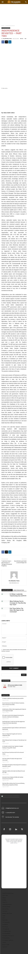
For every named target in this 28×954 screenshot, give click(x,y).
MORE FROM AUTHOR (19, 590)
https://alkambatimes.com (14, 582)
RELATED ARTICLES (7, 590)
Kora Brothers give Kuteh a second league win (20, 561)
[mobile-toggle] (2, 2)
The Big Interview (6, 938)
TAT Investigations (6, 933)
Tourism (4, 942)
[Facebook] (2, 41)
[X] (6, 41)
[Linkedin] (9, 41)
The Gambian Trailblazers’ (7, 940)
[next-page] (5, 616)
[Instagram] (10, 829)
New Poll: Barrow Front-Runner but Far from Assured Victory (13, 753)
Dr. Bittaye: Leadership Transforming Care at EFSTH (12, 698)
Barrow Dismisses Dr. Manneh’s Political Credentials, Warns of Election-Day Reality (13, 704)
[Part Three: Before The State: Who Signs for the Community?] (5, 610)
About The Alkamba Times (8, 893)
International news (6, 906)
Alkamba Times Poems (7, 913)
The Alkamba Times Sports (8, 935)
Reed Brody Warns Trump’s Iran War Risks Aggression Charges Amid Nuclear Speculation (13, 722)
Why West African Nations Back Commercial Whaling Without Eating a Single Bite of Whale (13, 784)
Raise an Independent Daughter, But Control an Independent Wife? (12, 734)
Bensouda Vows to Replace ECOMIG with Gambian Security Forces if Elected (12, 778)
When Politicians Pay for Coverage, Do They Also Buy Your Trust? (18, 602)
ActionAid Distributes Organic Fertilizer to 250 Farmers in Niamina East (14, 728)
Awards (4, 897)
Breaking (4, 900)
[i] (20, 317)
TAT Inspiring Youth (6, 931)
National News (5, 909)
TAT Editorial (5, 924)
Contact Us (4, 902)
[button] (26, 2)
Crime (3, 917)
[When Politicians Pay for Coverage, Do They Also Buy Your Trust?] (5, 603)
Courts (3, 915)
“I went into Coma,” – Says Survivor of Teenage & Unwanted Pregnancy (6, 563)
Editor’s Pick (4, 920)
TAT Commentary (6, 922)
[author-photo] (14, 578)
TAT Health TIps (5, 929)
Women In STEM (5, 944)
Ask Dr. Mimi (5, 895)
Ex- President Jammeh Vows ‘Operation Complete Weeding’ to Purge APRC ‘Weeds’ (12, 747)
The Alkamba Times (7, 38)
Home (2, 25)
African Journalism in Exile (15, 685)
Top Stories (4, 911)
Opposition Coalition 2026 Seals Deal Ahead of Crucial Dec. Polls (13, 771)
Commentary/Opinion (10, 25)
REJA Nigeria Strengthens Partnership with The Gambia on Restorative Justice (14, 765)
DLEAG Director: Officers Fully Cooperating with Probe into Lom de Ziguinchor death (14, 710)
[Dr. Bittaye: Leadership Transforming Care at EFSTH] (5, 595)
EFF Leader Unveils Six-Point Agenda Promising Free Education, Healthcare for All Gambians (13, 716)
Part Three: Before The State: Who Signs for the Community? (17, 610)
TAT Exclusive (5, 926)
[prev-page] (2, 616)
